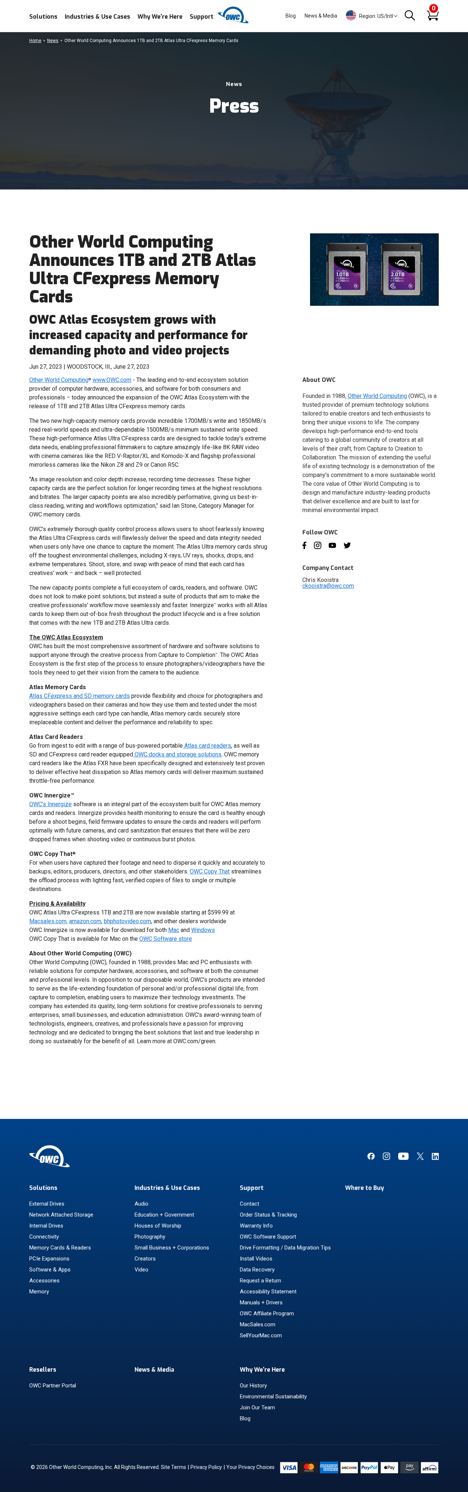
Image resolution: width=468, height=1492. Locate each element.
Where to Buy (364, 1188)
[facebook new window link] (371, 1158)
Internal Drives (46, 1225)
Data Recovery (257, 1269)
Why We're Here (159, 16)
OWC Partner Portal (52, 1385)
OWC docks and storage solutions (178, 754)
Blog (291, 16)
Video (141, 1269)
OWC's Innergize (50, 804)
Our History (253, 1385)
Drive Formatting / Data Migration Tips (285, 1247)
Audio (141, 1203)
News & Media (321, 16)
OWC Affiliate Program (267, 1313)
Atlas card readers (207, 745)
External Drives (46, 1203)
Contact (249, 1203)
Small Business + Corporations (172, 1247)
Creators (145, 1258)
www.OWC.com (112, 379)
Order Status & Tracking (268, 1214)
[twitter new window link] (420, 1158)
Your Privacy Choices (250, 1467)
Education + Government (164, 1214)
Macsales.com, (48, 921)
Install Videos (256, 1258)
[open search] (410, 16)
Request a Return (260, 1280)
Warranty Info (256, 1225)
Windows (203, 930)
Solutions (43, 16)
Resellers (42, 1369)
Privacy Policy (206, 1467)
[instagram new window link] (386, 1158)
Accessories (44, 1280)
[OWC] (234, 22)
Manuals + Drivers (261, 1302)
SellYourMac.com (261, 1335)
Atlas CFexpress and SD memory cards (79, 695)
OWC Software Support (268, 1236)
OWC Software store (165, 938)
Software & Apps (50, 1269)
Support (202, 16)
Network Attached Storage (61, 1214)
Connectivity (44, 1236)
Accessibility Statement (268, 1291)
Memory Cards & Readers (60, 1247)
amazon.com (85, 921)
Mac (173, 930)
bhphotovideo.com (127, 921)
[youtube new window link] (403, 1158)
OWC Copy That (210, 871)
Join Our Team (257, 1407)
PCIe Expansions (49, 1258)
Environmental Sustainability (273, 1396)
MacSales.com (257, 1324)
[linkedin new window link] (435, 1158)
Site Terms (173, 1467)
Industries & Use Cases (97, 16)
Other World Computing (58, 379)
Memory (39, 1291)
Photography (150, 1236)
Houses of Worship (158, 1225)
